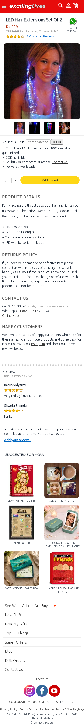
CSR (57, 701)
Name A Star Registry (70, 709)
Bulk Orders (15, 660)
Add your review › (17, 440)
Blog (9, 651)
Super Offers (16, 642)
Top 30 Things (16, 633)
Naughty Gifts (16, 624)
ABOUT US (68, 701)
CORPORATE (17, 701)
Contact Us (60, 162)
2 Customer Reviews (40, 36)
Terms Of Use (28, 709)
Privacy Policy (9, 709)
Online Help (10, 315)
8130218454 (27, 311)
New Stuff (13, 615)
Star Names (46, 709)
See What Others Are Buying (30, 606)
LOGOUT (42, 679)
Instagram (38, 344)
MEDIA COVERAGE (40, 701)
